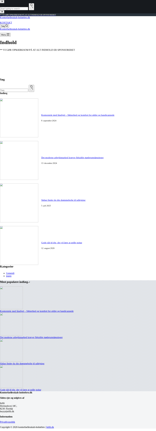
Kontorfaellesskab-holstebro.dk (15, 17)
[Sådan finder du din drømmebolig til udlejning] (19, 221)
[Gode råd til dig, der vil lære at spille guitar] (19, 264)
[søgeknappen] (31, 88)
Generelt (10, 273)
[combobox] (14, 90)
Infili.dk (50, 427)
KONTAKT (6, 22)
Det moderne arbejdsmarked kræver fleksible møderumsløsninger (72, 157)
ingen (8, 276)
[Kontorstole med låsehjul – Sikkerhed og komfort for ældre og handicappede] (19, 136)
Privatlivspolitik (7, 422)
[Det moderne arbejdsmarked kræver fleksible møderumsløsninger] (19, 179)
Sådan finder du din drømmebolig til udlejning (63, 200)
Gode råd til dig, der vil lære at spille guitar (61, 242)
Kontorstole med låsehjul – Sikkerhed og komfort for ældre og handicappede (77, 115)
